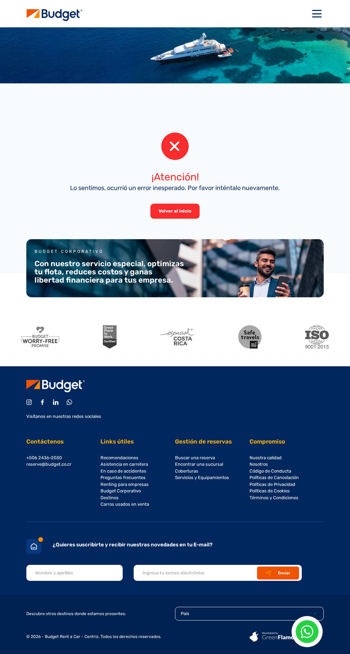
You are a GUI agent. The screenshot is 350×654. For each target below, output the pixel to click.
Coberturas (186, 471)
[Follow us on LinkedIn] (57, 402)
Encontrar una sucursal (199, 464)
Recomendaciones (119, 457)
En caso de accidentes (123, 471)
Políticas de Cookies (270, 490)
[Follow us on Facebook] (44, 402)
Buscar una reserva (195, 457)
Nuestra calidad (266, 457)
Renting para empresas (124, 484)
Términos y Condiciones (274, 497)
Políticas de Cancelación (274, 477)
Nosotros (259, 464)
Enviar (284, 573)
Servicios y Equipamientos (202, 477)
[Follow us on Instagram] (30, 402)
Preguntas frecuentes (123, 477)
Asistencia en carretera (124, 464)
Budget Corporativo (120, 490)
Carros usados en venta (124, 504)
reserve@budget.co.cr (48, 464)
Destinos (109, 497)
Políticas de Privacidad (272, 484)
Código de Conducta (270, 471)
